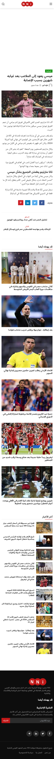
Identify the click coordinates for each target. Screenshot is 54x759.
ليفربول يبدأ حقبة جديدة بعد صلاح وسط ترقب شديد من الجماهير (27, 458)
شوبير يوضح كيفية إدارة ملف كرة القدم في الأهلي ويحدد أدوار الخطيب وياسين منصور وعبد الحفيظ (27, 502)
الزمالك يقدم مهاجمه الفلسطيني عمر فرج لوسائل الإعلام (27, 229)
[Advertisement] (27, 41)
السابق (27, 217)
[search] (3, 4)
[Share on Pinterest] (20, 202)
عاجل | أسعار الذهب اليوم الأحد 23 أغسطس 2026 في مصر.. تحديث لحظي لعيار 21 (18, 619)
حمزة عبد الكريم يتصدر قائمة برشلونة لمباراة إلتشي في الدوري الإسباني (27, 415)
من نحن (48, 752)
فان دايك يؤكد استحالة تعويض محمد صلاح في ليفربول (19, 578)
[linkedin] (36, 733)
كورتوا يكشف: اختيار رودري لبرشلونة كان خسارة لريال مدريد (18, 604)
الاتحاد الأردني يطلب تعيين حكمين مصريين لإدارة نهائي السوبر (28, 371)
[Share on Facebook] (41, 202)
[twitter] (43, 733)
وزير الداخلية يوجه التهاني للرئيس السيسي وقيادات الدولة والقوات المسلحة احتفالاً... (20, 552)
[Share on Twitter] (34, 202)
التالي (27, 226)
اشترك (5, 720)
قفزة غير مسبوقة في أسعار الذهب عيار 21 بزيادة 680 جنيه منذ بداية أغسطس (18, 524)
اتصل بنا (39, 752)
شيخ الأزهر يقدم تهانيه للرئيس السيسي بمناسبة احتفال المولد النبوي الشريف (18, 537)
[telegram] (29, 733)
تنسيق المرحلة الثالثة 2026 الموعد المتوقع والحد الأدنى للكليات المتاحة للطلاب (20, 592)
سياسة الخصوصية (26, 752)
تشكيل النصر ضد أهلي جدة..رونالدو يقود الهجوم (27, 219)
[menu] (51, 4)
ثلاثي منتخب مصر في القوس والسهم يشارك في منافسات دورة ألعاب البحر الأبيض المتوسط (30, 287)
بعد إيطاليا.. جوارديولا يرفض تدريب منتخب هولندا (30, 329)
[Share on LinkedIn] (27, 202)
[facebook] (49, 733)
